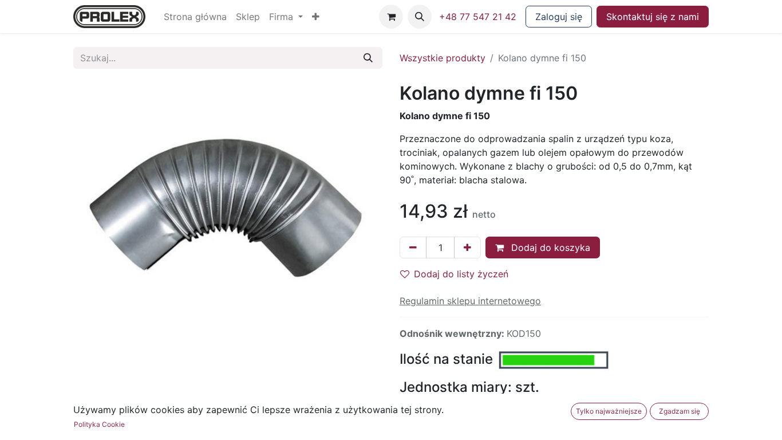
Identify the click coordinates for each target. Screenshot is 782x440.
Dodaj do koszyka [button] (549, 247)
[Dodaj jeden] (467, 247)
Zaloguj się (558, 16)
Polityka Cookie (99, 424)
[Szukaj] (368, 58)
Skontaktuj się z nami (652, 16)
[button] (315, 16)
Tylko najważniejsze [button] (609, 411)
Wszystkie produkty (442, 58)
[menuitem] (195, 16)
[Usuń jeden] (413, 247)
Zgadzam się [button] (679, 411)
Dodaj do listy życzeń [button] (461, 274)
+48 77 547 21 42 (477, 16)
